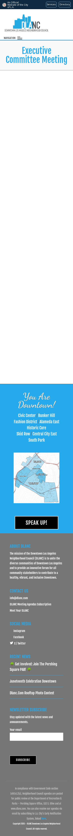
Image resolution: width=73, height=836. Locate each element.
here (43, 818)
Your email (16, 730)
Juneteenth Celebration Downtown (33, 681)
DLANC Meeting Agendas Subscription (30, 604)
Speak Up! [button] (36, 522)
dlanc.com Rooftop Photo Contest (32, 693)
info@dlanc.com (19, 598)
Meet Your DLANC (19, 610)
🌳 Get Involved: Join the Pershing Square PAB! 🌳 (33, 667)
